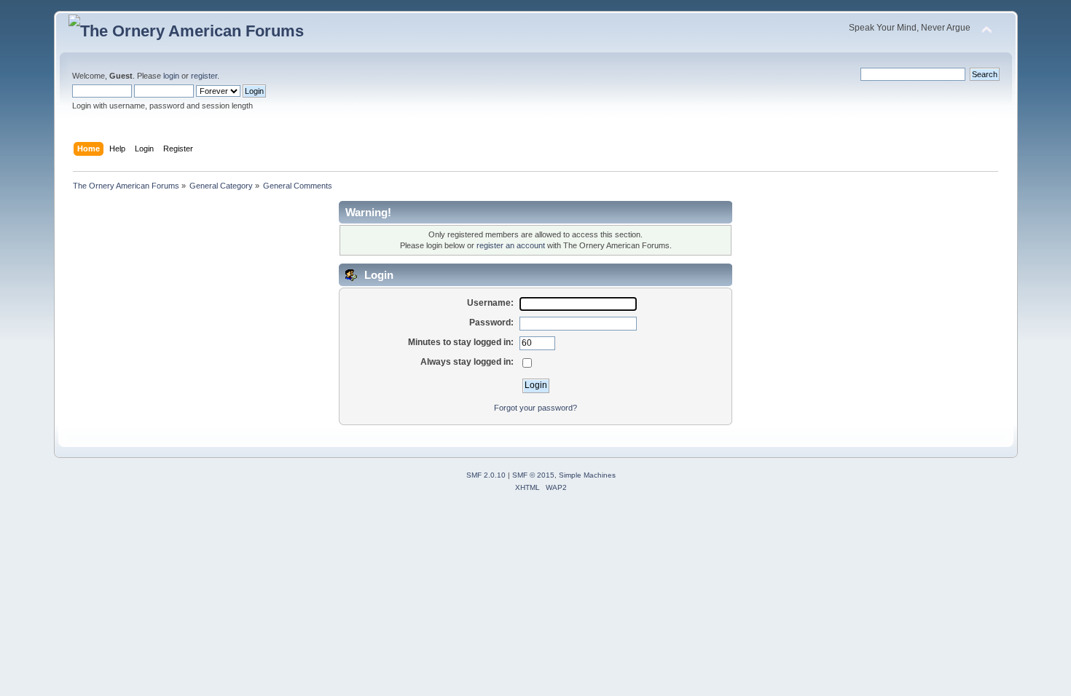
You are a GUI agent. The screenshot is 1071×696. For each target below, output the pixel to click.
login (171, 75)
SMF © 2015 (533, 475)
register (204, 75)
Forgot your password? (535, 407)
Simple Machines (587, 475)
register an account (510, 245)
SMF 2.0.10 (486, 475)
